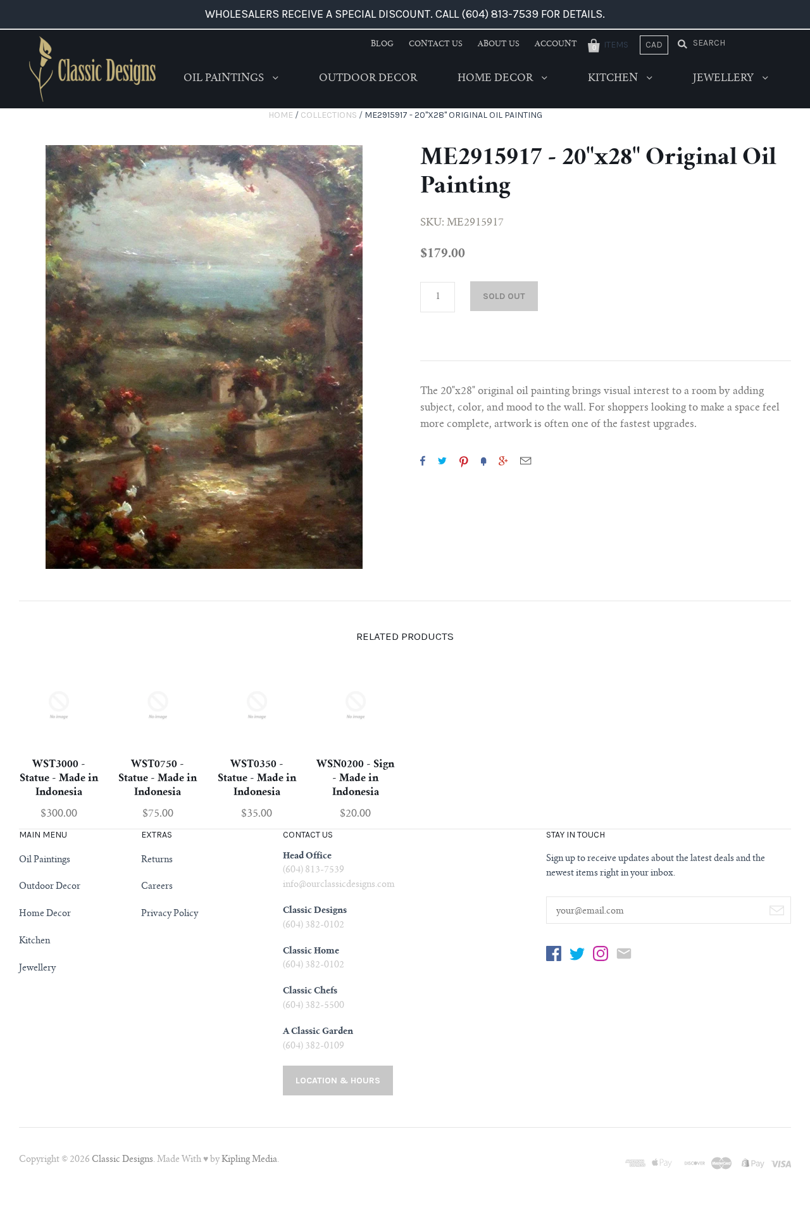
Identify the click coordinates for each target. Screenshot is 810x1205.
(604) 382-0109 (313, 1046)
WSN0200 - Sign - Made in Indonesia (355, 779)
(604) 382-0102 (313, 925)
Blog (382, 44)
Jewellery (724, 78)
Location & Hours (338, 1080)
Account (556, 44)
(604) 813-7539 (313, 870)
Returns (157, 860)
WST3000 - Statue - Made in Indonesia (59, 779)
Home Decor (496, 78)
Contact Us (436, 44)
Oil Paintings (225, 78)
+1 (503, 460)
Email (525, 460)
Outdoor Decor (368, 78)
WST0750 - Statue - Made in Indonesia (157, 779)
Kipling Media (249, 1160)
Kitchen (614, 78)
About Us (499, 44)
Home (280, 115)
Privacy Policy (169, 914)
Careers (157, 887)
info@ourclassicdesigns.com (339, 885)
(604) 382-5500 (313, 1006)
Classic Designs (122, 1160)
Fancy (483, 460)
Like (422, 460)
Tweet (442, 460)
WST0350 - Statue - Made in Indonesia (257, 779)
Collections (329, 115)
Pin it (463, 460)
